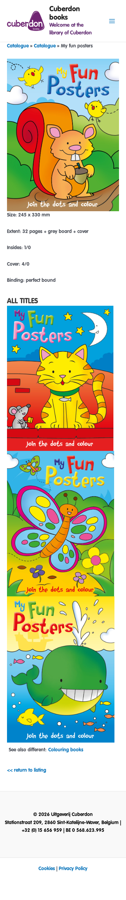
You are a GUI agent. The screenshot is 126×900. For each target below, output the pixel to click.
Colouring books (65, 749)
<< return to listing (26, 770)
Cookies (46, 868)
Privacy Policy (73, 868)
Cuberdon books (64, 13)
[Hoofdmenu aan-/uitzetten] (112, 21)
